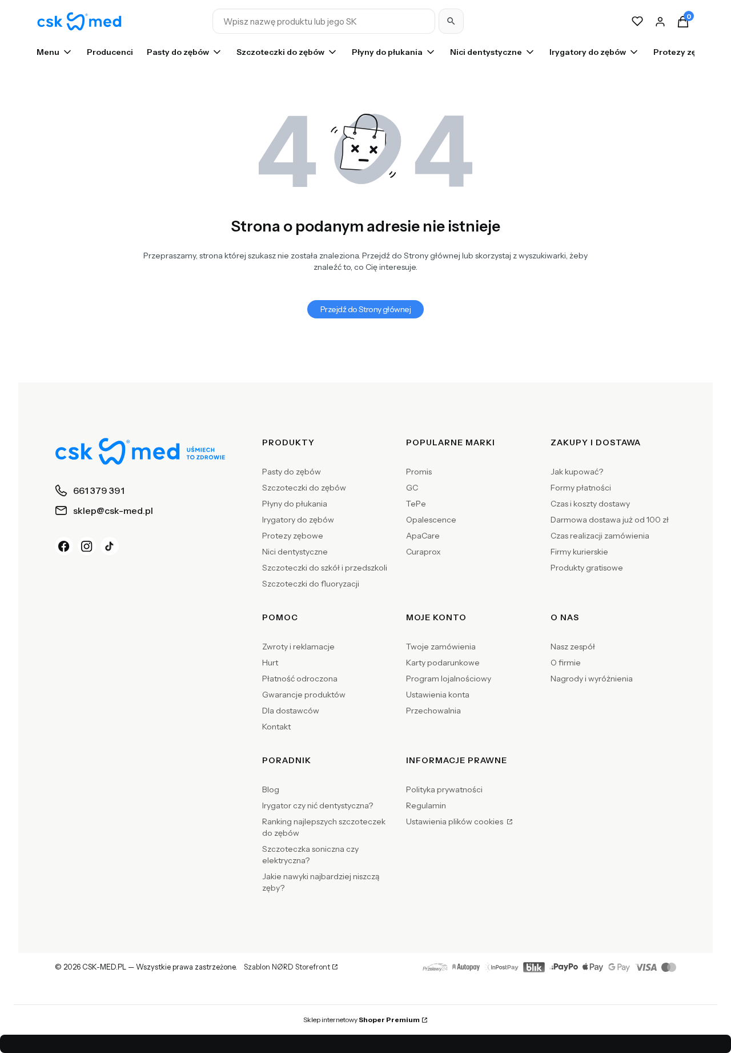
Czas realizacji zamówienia (600, 536)
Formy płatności (581, 487)
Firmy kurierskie (579, 552)
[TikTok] (110, 546)
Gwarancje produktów (304, 694)
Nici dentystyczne (295, 552)
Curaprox (423, 552)
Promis (419, 471)
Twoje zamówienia (441, 646)
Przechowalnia (433, 710)
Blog (270, 789)
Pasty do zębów (291, 471)
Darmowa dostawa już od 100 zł (610, 519)
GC (412, 487)
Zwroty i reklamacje (298, 646)
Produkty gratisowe (587, 568)
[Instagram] (87, 546)
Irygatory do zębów (298, 519)
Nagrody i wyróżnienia (592, 678)
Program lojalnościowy (448, 678)
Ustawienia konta (437, 694)
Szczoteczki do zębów (304, 487)
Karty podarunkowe (443, 662)
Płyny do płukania (294, 503)
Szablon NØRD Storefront (287, 967)
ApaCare (423, 536)
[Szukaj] (451, 21)
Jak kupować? (577, 471)
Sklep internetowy (361, 1019)
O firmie (566, 662)
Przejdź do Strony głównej (365, 309)
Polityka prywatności (444, 789)
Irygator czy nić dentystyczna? (317, 805)
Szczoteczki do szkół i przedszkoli (324, 568)
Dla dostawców (290, 710)
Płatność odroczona (300, 678)
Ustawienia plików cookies (455, 821)
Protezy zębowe (292, 536)
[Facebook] (64, 546)
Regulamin (426, 805)
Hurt (270, 662)
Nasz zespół (573, 646)
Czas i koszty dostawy (590, 503)
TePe (416, 503)
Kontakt (276, 726)
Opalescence (431, 519)
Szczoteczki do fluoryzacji (310, 584)
